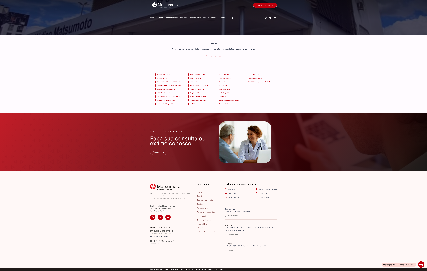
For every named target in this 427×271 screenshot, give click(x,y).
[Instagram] (266, 18)
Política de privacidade (206, 232)
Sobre (160, 18)
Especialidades (171, 18)
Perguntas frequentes (206, 212)
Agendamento (203, 208)
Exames (183, 18)
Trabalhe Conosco (204, 220)
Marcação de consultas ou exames (398, 265)
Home (152, 18)
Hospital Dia (202, 224)
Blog (231, 18)
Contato (223, 18)
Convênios (212, 18)
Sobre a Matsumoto (205, 200)
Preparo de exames (197, 18)
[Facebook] (270, 18)
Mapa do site (202, 216)
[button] (265, 5)
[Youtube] (275, 18)
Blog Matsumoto (204, 228)
